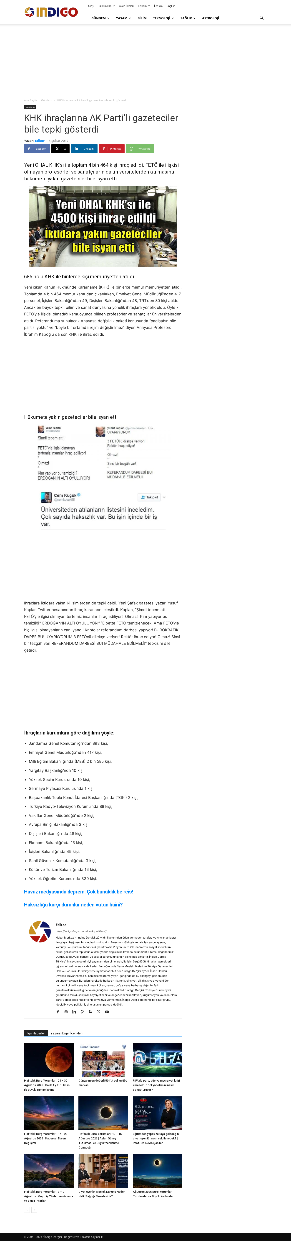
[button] (261, 18)
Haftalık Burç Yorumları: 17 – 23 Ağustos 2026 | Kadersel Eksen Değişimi (45, 1138)
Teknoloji (161, 18)
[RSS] (92, 1012)
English (171, 6)
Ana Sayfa (30, 100)
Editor (40, 140)
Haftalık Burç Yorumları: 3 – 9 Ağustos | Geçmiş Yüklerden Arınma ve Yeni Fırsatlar (48, 1196)
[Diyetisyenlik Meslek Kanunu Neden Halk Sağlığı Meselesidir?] (103, 1171)
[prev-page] (27, 1210)
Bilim (142, 18)
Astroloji (210, 18)
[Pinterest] (84, 1012)
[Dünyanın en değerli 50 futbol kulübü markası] (103, 1060)
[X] (100, 1012)
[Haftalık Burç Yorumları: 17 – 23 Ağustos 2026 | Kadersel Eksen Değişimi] (49, 1113)
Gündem (98, 18)
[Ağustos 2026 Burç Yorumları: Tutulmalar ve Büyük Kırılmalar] (157, 1171)
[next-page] (34, 1210)
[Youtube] (108, 1012)
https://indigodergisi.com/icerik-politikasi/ (81, 931)
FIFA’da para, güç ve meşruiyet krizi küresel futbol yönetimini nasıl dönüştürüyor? (156, 1085)
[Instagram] (67, 1012)
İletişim (158, 6)
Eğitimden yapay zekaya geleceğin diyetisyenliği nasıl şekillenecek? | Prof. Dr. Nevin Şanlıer (156, 1138)
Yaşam (121, 18)
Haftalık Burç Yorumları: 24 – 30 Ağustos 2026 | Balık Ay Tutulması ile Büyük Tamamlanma (47, 1085)
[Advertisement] (145, 61)
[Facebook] (59, 1012)
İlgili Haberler (36, 1033)
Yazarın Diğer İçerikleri (66, 1033)
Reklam (142, 6)
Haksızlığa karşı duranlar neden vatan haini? (73, 905)
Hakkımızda (104, 6)
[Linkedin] (76, 1012)
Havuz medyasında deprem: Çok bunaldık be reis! (78, 892)
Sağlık (186, 18)
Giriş (90, 6)
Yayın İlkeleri (126, 6)
